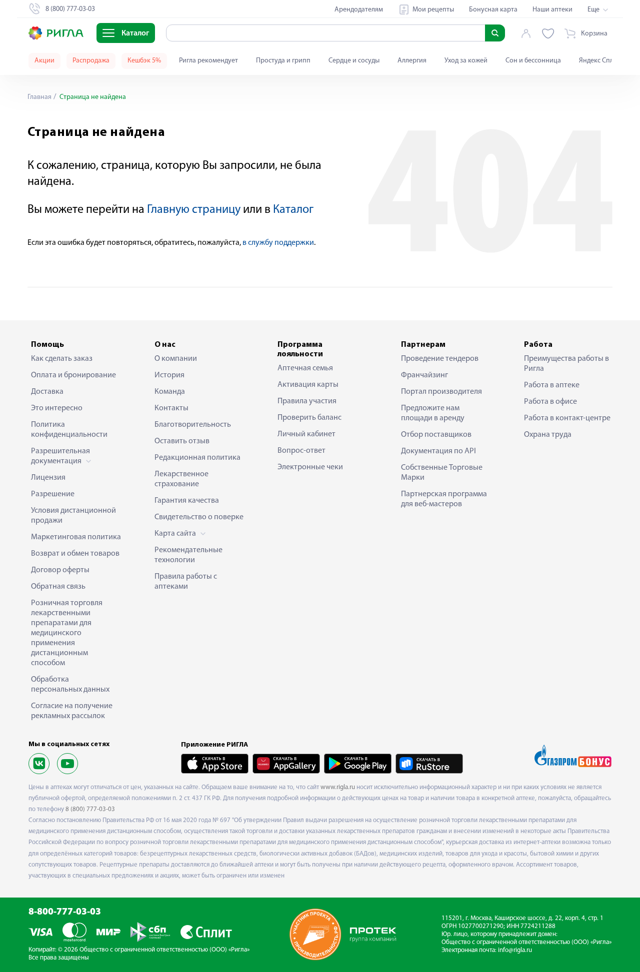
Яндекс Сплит (599, 60)
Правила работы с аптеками (185, 582)
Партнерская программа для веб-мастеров (444, 499)
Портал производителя (441, 392)
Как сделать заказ (61, 359)
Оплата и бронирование (73, 375)
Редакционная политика (197, 458)
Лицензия (48, 478)
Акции (44, 60)
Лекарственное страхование (181, 479)
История (169, 375)
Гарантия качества (186, 501)
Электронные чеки (310, 467)
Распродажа (91, 60)
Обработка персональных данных (70, 685)
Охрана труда (548, 435)
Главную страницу (193, 210)
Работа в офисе (550, 402)
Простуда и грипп (283, 60)
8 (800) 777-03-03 (90, 809)
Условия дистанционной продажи (73, 516)
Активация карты (308, 385)
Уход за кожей (466, 60)
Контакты (171, 408)
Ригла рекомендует (208, 60)
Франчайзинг (424, 375)
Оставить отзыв (182, 441)
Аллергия (412, 60)
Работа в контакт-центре (567, 418)
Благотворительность (192, 425)
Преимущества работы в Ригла (566, 364)
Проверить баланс (310, 418)
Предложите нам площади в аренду (432, 413)
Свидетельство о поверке (199, 517)
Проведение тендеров (439, 359)
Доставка (47, 392)
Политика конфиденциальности (69, 430)
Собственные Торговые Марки (441, 473)
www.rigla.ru (337, 787)
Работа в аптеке (552, 385)
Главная (40, 97)
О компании (175, 359)
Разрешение (52, 494)
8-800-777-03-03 (64, 912)
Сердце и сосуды (354, 60)
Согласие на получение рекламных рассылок (71, 711)
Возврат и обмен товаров (75, 554)
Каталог (293, 210)
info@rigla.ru (515, 950)
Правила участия (307, 401)
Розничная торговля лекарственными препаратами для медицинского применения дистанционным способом (66, 633)
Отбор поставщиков (436, 435)
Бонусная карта (493, 9)
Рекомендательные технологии (188, 555)
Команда (169, 392)
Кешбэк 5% (144, 60)
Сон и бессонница (533, 60)
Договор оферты (60, 570)
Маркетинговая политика (76, 537)
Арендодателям (358, 9)
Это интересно (56, 408)
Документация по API (438, 451)
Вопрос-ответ (302, 451)
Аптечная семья (305, 368)
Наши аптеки (552, 9)
